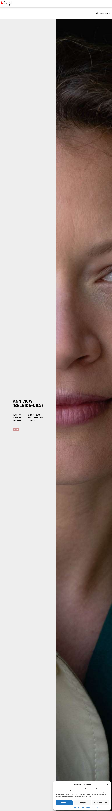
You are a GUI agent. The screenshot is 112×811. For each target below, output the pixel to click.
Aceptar (64, 803)
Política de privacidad (84, 807)
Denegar (82, 803)
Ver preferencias (100, 803)
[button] (108, 784)
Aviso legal (95, 807)
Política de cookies (71, 807)
